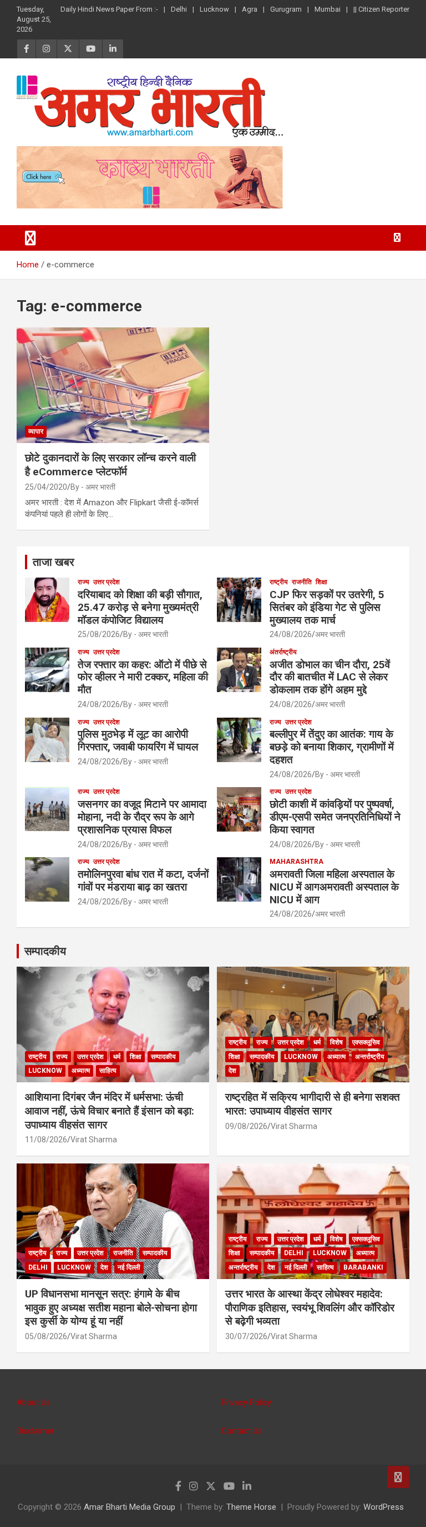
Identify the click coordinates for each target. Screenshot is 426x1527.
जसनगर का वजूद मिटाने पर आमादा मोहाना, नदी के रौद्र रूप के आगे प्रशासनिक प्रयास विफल (142, 817)
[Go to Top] (398, 1477)
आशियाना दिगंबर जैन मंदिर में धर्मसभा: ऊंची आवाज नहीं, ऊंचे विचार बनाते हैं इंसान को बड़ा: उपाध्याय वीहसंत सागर (109, 1111)
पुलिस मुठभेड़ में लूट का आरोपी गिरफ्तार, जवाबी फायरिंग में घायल (138, 740)
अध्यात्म (81, 1071)
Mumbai (328, 9)
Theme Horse (251, 1507)
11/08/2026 (46, 1139)
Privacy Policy (246, 1402)
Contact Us (241, 1431)
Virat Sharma (93, 1139)
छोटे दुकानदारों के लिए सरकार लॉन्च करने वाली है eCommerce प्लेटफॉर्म (110, 464)
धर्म (116, 1057)
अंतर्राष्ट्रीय (283, 652)
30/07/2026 (246, 1336)
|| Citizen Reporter (381, 9)
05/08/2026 (46, 1336)
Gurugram (286, 9)
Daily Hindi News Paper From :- (109, 9)
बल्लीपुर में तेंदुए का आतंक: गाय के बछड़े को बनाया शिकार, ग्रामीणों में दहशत (332, 747)
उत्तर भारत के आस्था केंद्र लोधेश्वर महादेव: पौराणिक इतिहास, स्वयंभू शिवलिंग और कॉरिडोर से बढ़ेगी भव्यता (309, 1307)
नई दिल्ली (129, 1267)
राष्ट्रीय (279, 582)
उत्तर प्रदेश (106, 582)
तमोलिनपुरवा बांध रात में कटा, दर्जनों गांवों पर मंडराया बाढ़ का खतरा (143, 880)
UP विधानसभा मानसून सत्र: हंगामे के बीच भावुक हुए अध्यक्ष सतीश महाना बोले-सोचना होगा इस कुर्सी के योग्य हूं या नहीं (111, 1307)
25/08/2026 (99, 634)
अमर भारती (330, 634)
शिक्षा (321, 582)
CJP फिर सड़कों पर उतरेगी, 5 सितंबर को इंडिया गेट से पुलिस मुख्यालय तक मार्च (327, 607)
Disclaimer (35, 1431)
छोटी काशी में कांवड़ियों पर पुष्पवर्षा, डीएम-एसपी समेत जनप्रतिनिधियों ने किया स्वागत (335, 817)
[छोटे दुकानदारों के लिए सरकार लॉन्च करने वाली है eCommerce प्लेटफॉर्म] (113, 385)
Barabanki (363, 1267)
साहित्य (107, 1071)
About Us (33, 1402)
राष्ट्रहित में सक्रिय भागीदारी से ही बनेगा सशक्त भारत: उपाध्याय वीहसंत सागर (312, 1104)
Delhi (179, 9)
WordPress (383, 1507)
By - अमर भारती (92, 487)
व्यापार (35, 431)
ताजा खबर (53, 562)
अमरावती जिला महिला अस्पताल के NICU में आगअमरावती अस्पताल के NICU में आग (334, 887)
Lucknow (214, 9)
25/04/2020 (46, 487)
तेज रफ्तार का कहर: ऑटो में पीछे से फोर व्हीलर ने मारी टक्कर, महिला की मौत (143, 677)
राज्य (83, 582)
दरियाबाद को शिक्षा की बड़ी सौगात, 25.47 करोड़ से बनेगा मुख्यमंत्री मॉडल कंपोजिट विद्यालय (140, 607)
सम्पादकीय (45, 951)
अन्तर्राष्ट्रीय (369, 1057)
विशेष (336, 1042)
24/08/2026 (291, 634)
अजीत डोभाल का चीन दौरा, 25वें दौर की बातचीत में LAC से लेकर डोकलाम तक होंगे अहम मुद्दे (330, 677)
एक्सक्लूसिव (366, 1042)
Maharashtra (296, 862)
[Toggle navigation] (30, 238)
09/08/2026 (246, 1126)
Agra (249, 9)
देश (232, 1071)
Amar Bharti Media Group (129, 1507)
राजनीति (302, 582)
